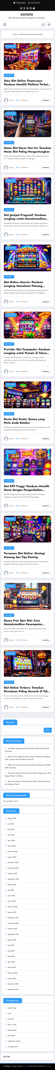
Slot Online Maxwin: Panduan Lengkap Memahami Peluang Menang (23, 284)
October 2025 (12, 873)
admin (11, 100)
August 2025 (12, 885)
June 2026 (11, 829)
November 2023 (13, 989)
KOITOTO (27, 15)
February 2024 (12, 973)
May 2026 (11, 835)
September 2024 (13, 934)
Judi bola (11, 1019)
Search (10, 722)
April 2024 (11, 962)
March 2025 (12, 901)
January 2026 (12, 857)
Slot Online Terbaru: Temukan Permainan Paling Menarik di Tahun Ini (27, 689)
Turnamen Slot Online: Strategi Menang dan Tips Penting (24, 555)
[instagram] (31, 8)
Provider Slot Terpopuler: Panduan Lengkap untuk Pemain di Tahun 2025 (27, 351)
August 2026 (12, 818)
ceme (9, 1013)
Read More (46, 100)
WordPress (25, 1066)
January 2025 (12, 912)
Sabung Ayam (12, 1030)
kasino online (12, 1024)
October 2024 (12, 929)
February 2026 (12, 851)
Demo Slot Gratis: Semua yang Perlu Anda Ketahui (24, 421)
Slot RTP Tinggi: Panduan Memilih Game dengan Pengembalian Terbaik (26, 488)
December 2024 (13, 918)
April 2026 (11, 840)
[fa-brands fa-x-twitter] (24, 8)
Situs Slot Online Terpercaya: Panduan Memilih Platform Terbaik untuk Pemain (27, 82)
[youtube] (34, 8)
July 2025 (11, 890)
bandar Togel (12, 1008)
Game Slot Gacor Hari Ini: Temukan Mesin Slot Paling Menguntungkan (27, 150)
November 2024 (13, 923)
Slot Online (9, 75)
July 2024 (11, 945)
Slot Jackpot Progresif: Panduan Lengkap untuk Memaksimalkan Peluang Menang (25, 217)
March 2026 (12, 846)
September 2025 (13, 879)
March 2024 (12, 967)
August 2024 (12, 940)
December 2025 (13, 862)
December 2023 (13, 984)
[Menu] (5, 24)
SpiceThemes (48, 1066)
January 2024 (12, 978)
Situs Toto (6, 1056)
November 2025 (13, 868)
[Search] (43, 24)
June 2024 (11, 951)
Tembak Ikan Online (14, 1041)
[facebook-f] (21, 8)
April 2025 (11, 896)
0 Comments (23, 100)
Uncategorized (12, 1046)
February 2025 (12, 907)
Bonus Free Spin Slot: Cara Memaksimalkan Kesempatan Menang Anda (23, 622)
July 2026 (11, 824)
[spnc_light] (49, 24)
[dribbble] (27, 8)
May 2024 (11, 956)
